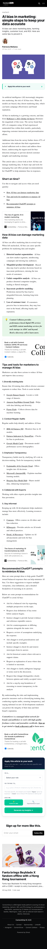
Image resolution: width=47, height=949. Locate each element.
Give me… (8, 798)
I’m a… (6, 773)
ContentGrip (20, 920)
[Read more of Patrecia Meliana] (5, 41)
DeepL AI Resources (15, 534)
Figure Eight (12, 409)
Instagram (8, 927)
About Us (10, 924)
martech (5, 12)
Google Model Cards (15, 443)
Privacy (42, 927)
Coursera (10, 520)
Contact (19, 924)
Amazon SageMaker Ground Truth (20, 402)
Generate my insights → (23, 810)
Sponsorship (28, 924)
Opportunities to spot (33, 802)
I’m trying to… (10, 783)
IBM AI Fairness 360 (15, 429)
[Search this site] (39, 3)
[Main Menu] (43, 3)
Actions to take (13, 802)
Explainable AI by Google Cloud (20, 466)
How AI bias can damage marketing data (23, 192)
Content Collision (31, 927)
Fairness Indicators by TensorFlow (20, 436)
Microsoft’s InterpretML (16, 473)
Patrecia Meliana (10, 47)
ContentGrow (18, 927)
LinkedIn (38, 924)
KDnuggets (11, 527)
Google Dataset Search (16, 395)
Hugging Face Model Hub (17, 480)
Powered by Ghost (23, 932)
